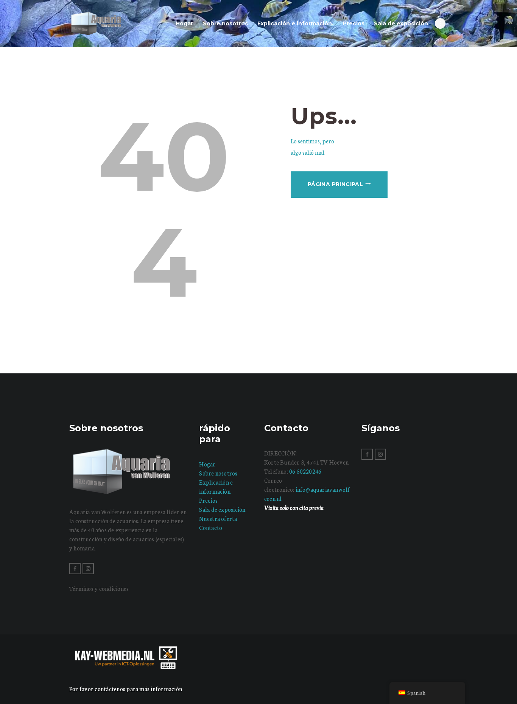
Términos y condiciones (99, 588)
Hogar (207, 464)
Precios (208, 500)
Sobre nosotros (218, 473)
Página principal (335, 184)
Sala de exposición (222, 509)
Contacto (210, 527)
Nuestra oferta (218, 518)
